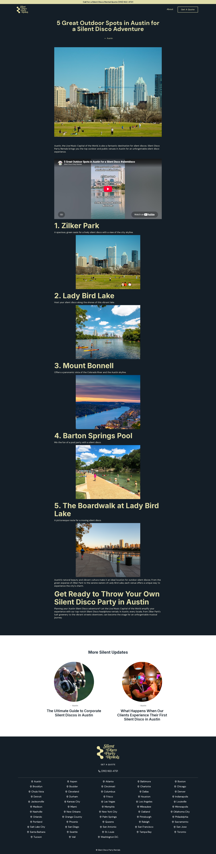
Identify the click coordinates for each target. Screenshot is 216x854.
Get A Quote (188, 9)
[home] (22, 9)
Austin (110, 38)
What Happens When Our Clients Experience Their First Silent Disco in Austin (142, 715)
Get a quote (108, 764)
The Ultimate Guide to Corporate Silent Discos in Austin (74, 713)
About (170, 9)
